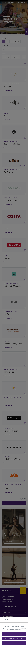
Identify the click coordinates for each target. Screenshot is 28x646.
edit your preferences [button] (16, 629)
